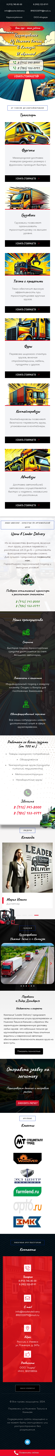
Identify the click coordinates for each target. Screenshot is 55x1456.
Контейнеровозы (28, 411)
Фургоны (27, 150)
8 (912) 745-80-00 (14, 4)
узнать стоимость (25, 76)
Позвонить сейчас (29, 1453)
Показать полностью (28, 1051)
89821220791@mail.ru (40, 11)
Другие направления (27, 1388)
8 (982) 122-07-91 (40, 4)
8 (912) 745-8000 (28, 62)
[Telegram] (27, 1442)
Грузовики (28, 215)
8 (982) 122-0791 (28, 68)
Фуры (28, 346)
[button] (4, 963)
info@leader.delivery (14, 11)
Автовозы (28, 477)
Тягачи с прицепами (28, 281)
